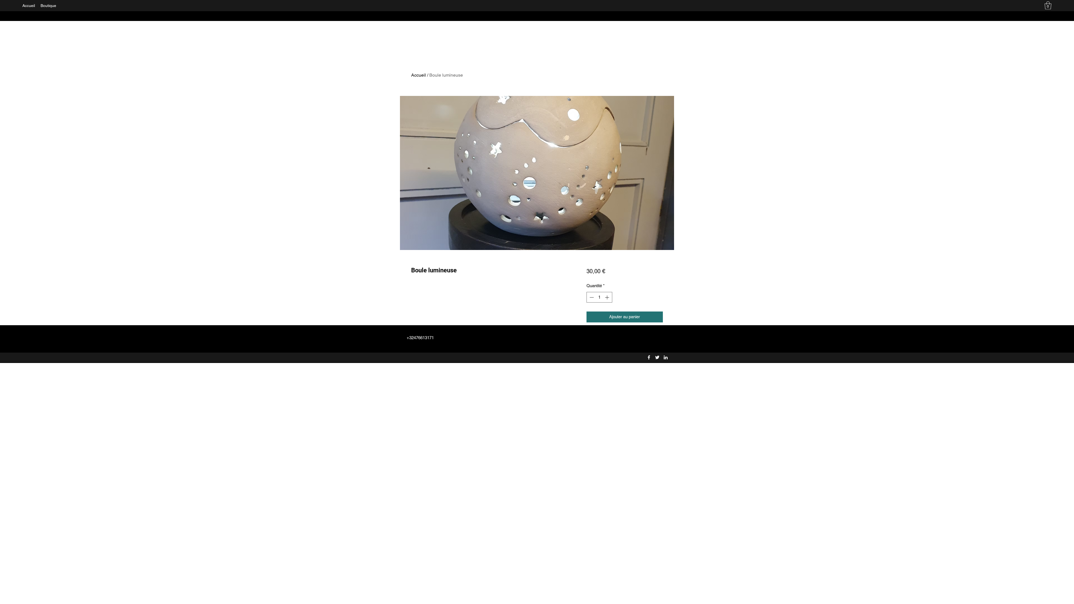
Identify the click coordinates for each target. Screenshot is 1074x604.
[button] (1048, 5)
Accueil (418, 75)
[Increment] (607, 297)
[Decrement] (591, 297)
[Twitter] (657, 357)
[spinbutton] (599, 297)
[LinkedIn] (665, 357)
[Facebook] (649, 357)
